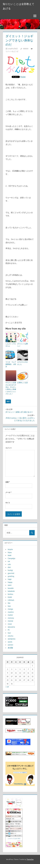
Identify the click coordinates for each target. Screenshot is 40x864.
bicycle (10, 549)
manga (10, 609)
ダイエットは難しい (22, 345)
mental (10, 621)
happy (10, 582)
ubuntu (10, 636)
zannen (10, 645)
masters (11, 612)
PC (9, 630)
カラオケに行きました (22, 363)
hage (9, 579)
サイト (7, 503)
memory (11, 618)
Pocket (22, 77)
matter (10, 615)
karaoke (11, 588)
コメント (8, 448)
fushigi (10, 570)
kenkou (10, 594)
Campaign (11, 558)
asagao (25, 49)
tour (9, 633)
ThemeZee (30, 859)
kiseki (10, 597)
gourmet (11, 573)
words (10, 642)
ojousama (11, 627)
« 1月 (7, 687)
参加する (20, 841)
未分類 (10, 648)
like (9, 603)
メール (8, 492)
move (10, 624)
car (9, 561)
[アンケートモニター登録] (20, 785)
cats (9, 564)
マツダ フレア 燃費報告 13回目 (11, 364)
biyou (10, 552)
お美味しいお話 (22, 383)
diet (8, 401)
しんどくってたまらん (11, 345)
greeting (11, 576)
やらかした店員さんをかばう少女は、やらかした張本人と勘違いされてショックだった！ (11, 388)
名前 (7, 482)
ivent (9, 585)
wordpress (11, 639)
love (9, 606)
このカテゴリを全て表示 (13, 838)
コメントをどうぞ (12, 51)
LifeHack (11, 600)
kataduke (11, 591)
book (9, 555)
